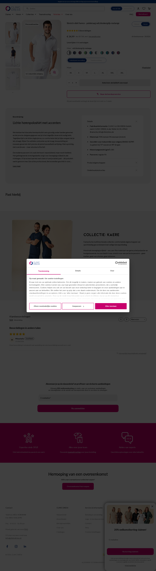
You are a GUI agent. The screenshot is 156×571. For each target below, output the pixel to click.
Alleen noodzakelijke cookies (45, 306)
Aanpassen (76, 306)
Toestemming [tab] (43, 271)
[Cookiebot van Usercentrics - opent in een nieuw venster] (117, 263)
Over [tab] (112, 271)
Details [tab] (78, 271)
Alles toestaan (110, 306)
